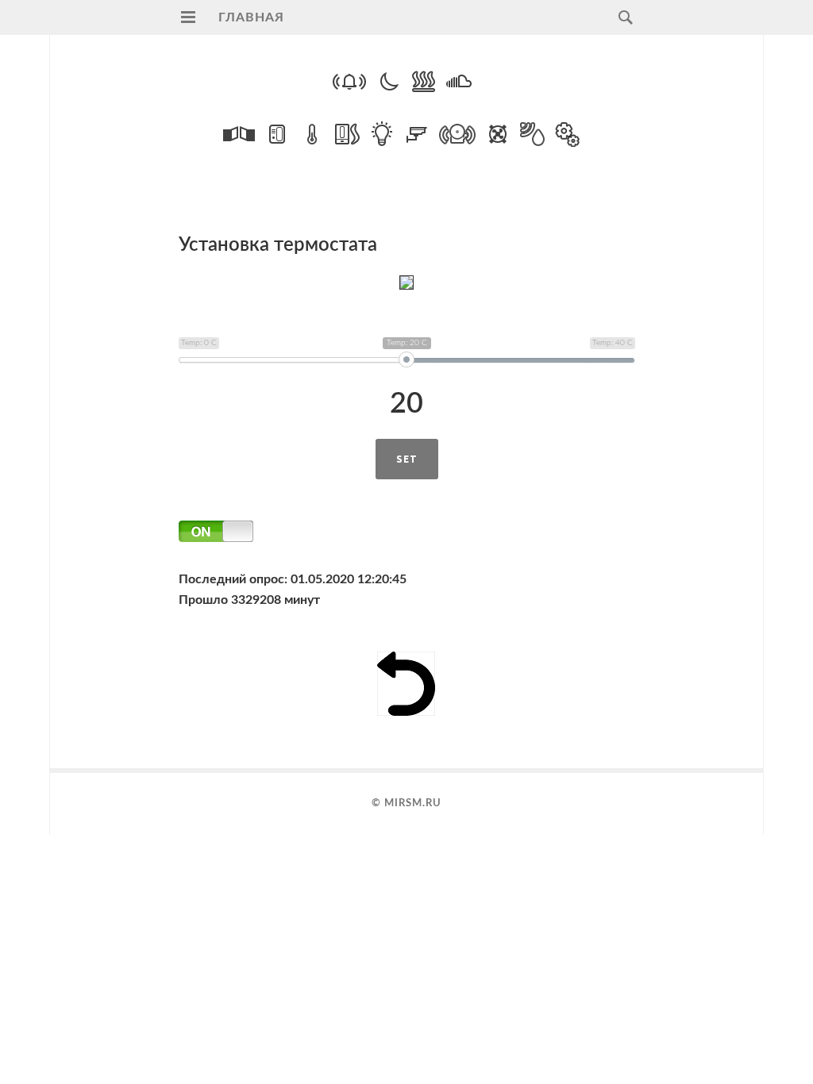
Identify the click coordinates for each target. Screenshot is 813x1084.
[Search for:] (621, 17)
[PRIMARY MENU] (188, 17)
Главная (251, 17)
